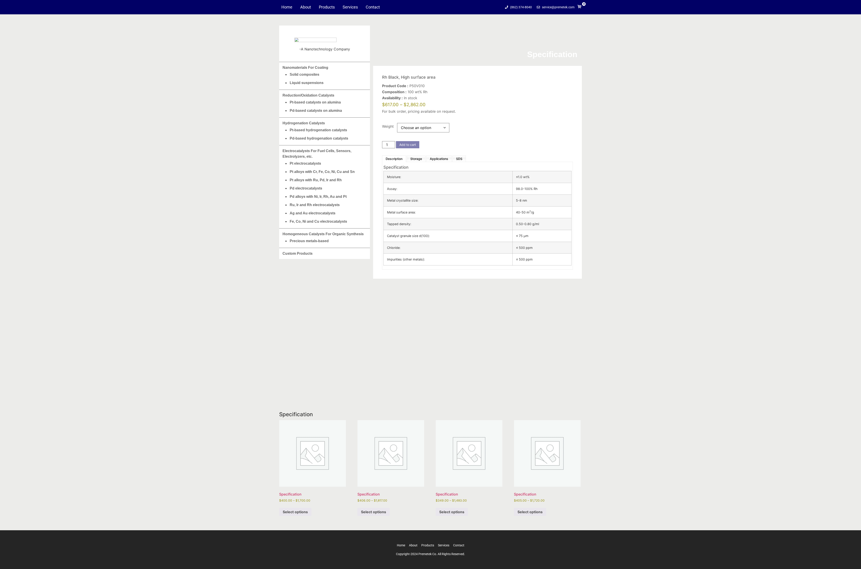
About (305, 7)
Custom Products (298, 253)
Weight (388, 126)
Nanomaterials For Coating (305, 67)
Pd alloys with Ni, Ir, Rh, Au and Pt (318, 196)
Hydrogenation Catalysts (304, 123)
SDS (459, 159)
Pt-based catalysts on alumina (315, 102)
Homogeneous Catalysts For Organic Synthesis (323, 234)
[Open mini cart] (579, 7)
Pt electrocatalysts (305, 163)
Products (327, 7)
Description (394, 159)
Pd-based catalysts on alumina (316, 110)
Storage (416, 159)
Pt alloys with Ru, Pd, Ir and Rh (316, 180)
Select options (295, 512)
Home (286, 7)
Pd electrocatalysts (306, 188)
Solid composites (304, 74)
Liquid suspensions (307, 83)
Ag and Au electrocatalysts (312, 213)
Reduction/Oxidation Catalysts (308, 95)
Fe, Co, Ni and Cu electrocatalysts (318, 221)
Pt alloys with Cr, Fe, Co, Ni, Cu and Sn (322, 172)
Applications (439, 159)
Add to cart (407, 145)
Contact (373, 7)
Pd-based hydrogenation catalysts (319, 138)
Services (350, 7)
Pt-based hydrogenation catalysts (318, 130)
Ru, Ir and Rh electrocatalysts (315, 205)
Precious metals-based (309, 241)
